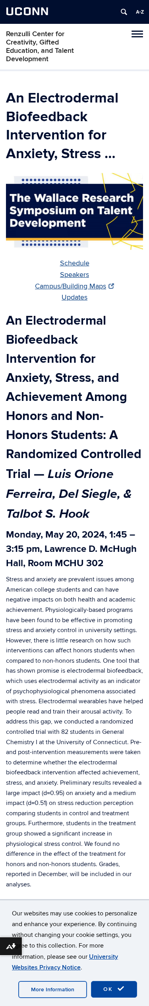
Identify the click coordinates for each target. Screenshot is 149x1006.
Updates (74, 297)
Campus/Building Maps (70, 286)
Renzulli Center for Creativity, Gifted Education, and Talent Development (40, 46)
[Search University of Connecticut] (124, 12)
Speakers (74, 275)
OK (109, 989)
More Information (52, 989)
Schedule (74, 263)
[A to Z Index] (140, 12)
